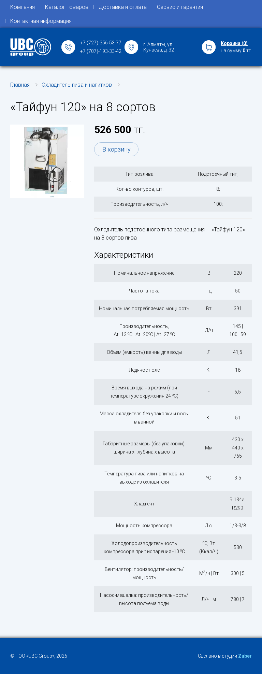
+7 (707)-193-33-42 (100, 51)
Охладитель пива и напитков (77, 85)
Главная (20, 85)
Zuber (245, 656)
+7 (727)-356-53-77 (100, 42)
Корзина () (234, 43)
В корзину (116, 149)
